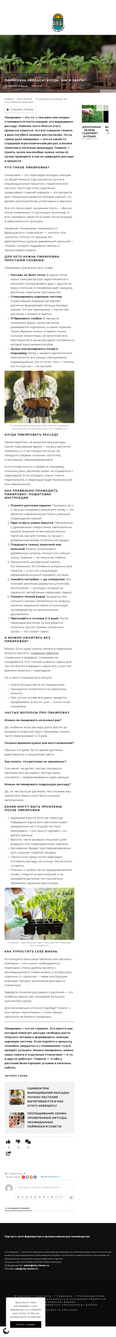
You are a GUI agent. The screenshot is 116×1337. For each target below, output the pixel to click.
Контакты (44, 1296)
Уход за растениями (40, 75)
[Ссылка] (52, 1197)
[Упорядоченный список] (35, 1197)
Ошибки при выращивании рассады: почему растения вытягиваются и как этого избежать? (48, 1097)
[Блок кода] (48, 1197)
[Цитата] (44, 1197)
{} (56, 1197)
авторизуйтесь (51, 1176)
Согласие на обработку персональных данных (60, 1305)
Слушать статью (22, 109)
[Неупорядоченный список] (39, 1197)
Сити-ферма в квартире (16, 75)
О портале (22, 1296)
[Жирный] (18, 1197)
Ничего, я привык (25, 1324)
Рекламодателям (91, 1296)
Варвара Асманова (18, 86)
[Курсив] (23, 1197)
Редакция (64, 1296)
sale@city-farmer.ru (26, 1268)
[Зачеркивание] (31, 1197)
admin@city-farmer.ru (36, 1265)
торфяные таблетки (44, 653)
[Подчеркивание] (27, 1197)
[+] (60, 1197)
